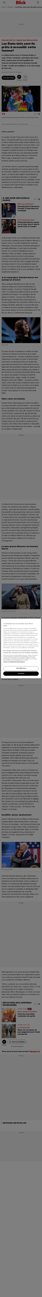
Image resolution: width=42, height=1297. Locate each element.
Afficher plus (21, 668)
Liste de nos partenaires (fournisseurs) (14, 661)
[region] (21, 648)
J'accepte (21, 673)
